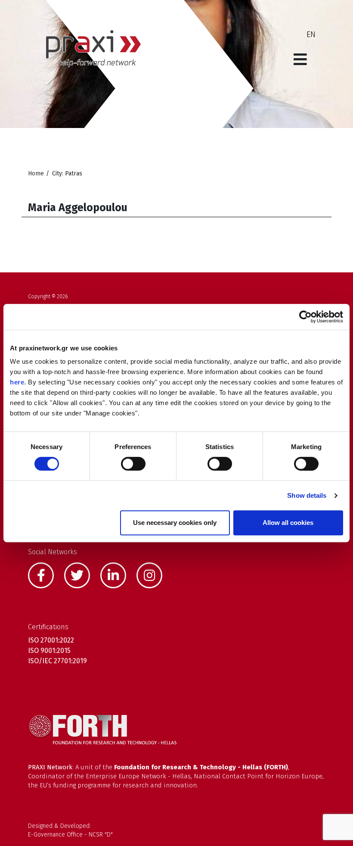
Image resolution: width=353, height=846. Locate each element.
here (17, 382)
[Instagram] (153, 574)
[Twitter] (81, 574)
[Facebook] (45, 574)
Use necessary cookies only (175, 522)
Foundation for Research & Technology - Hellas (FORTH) (201, 767)
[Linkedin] (117, 574)
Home (36, 173)
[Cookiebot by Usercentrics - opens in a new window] (305, 316)
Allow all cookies (288, 522)
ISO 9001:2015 (49, 650)
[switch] (133, 464)
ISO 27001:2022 (51, 640)
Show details (306, 495)
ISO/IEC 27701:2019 (57, 661)
